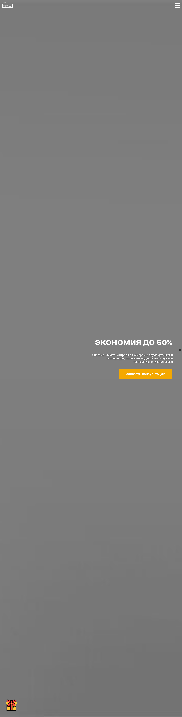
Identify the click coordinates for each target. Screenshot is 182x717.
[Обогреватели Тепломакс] (7, 8)
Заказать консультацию (146, 374)
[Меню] (177, 7)
